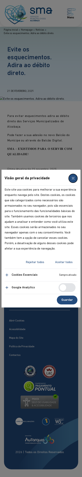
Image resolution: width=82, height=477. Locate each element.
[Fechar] (73, 178)
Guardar (67, 300)
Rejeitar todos (35, 262)
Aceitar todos (64, 262)
